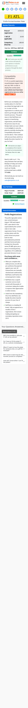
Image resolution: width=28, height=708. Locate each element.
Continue (14, 52)
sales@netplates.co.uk (12, 180)
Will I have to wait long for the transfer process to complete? (13, 355)
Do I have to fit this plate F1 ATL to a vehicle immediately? (12, 342)
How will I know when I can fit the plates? (13, 361)
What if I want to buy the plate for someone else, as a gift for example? (13, 348)
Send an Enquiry (19, 204)
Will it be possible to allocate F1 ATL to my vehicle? (12, 336)
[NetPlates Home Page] (10, 3)
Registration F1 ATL (9, 331)
